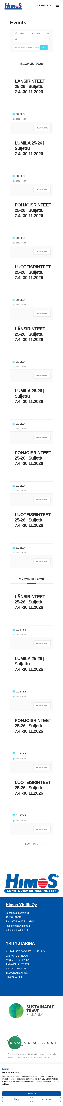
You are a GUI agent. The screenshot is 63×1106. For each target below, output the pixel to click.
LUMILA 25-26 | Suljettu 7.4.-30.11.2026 (29, 148)
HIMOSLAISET (14, 977)
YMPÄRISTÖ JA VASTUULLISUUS (25, 951)
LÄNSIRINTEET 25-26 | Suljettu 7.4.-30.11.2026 (30, 86)
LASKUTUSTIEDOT (17, 955)
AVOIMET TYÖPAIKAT (18, 960)
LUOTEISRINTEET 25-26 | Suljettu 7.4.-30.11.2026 (33, 272)
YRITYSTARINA (20, 943)
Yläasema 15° (44, 5)
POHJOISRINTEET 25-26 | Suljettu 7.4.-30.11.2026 (33, 210)
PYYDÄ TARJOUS (16, 968)
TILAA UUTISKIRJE (17, 973)
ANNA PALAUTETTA (17, 964)
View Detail (42, 128)
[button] (7, 1069)
